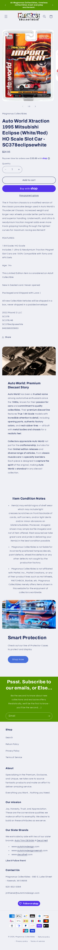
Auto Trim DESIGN (24, 840)
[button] (6, 16)
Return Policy (12, 744)
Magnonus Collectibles (25, 937)
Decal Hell (42, 840)
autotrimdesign (25, 846)
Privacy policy (22, 941)
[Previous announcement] (5, 5)
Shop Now (18, 659)
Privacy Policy (12, 751)
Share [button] (8, 337)
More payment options (29, 196)
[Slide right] (35, 106)
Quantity (6, 164)
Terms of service (38, 941)
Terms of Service (14, 757)
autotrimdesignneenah (29, 850)
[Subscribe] (49, 715)
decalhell (22, 854)
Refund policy (44, 937)
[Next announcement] (53, 5)
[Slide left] (23, 106)
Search (9, 738)
